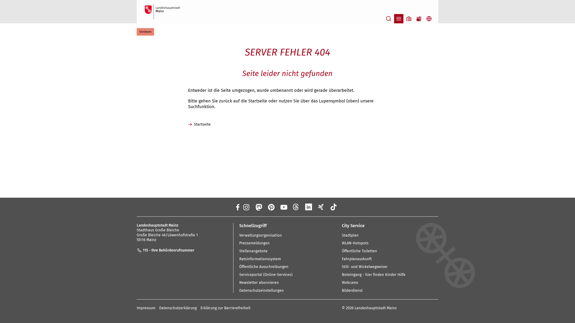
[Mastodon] (258, 206)
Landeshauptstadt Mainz (376, 308)
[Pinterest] (271, 206)
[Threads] (296, 206)
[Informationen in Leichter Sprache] (408, 18)
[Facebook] (237, 206)
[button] (145, 32)
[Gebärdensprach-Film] (419, 18)
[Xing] (321, 206)
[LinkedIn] (308, 206)
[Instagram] (246, 206)
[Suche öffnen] (388, 18)
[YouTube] (283, 206)
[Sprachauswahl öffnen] (429, 18)
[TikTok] (333, 206)
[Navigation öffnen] (398, 18)
